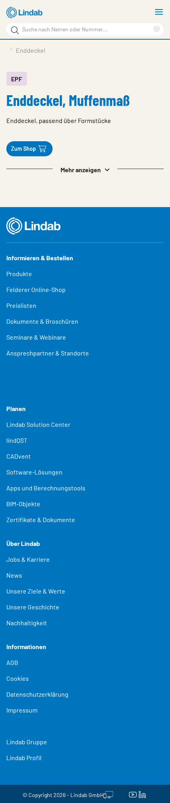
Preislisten (21, 305)
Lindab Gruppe (26, 741)
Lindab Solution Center (38, 424)
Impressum (22, 710)
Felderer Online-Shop (36, 289)
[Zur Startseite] (25, 12)
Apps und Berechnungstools (45, 488)
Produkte (19, 273)
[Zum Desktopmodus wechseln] (108, 794)
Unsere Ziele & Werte (35, 591)
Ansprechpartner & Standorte (48, 353)
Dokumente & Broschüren (42, 321)
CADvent (18, 456)
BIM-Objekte (23, 503)
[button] (85, 169)
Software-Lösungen (34, 472)
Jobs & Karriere (28, 559)
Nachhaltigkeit (26, 622)
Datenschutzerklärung (37, 694)
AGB (12, 662)
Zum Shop (23, 148)
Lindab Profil (24, 757)
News (14, 575)
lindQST (16, 440)
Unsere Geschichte (32, 607)
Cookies (17, 678)
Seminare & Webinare (36, 337)
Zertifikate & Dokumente (40, 519)
